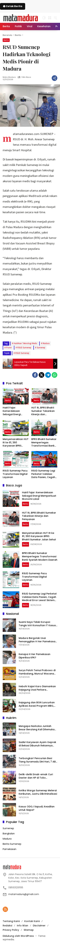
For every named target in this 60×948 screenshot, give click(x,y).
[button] (44, 18)
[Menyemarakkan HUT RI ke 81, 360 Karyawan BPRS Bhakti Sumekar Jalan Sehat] (16, 428)
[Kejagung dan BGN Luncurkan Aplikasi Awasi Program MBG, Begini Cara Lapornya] (9, 705)
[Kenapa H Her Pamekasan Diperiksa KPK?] (9, 657)
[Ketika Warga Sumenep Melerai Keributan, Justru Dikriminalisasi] (9, 793)
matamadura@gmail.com (23, 894)
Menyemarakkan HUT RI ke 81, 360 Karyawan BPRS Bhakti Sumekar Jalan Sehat (15, 443)
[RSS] (5, 909)
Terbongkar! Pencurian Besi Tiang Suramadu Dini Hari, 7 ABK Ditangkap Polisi (38, 760)
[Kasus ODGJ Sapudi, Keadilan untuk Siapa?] (9, 809)
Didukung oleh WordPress (18, 936)
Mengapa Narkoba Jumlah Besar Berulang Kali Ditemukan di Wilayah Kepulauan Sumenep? (37, 728)
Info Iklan (22, 925)
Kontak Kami (32, 921)
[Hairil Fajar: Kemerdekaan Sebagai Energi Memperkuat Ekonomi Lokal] (16, 396)
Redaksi (7, 925)
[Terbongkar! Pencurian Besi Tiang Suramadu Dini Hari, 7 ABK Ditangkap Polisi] (9, 761)
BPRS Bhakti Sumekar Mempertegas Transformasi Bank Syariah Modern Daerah (43, 443)
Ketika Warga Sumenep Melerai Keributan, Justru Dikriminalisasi (38, 792)
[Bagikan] (54, 78)
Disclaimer (39, 925)
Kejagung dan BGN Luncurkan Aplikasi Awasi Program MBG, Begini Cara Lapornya (37, 704)
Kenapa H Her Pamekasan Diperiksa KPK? (34, 656)
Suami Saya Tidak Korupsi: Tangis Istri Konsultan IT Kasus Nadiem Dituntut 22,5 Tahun (37, 623)
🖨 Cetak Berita (12, 6)
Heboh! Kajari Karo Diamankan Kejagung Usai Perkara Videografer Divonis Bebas (37, 688)
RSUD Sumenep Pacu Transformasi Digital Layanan (15, 474)
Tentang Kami (11, 921)
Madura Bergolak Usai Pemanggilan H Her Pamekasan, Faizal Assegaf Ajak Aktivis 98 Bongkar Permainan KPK (38, 640)
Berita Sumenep (12, 844)
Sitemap (29, 930)
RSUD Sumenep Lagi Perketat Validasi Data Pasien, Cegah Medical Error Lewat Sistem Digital (43, 474)
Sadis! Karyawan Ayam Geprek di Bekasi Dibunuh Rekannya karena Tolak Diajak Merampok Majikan (38, 744)
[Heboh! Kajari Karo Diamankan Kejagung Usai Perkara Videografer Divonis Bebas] (9, 689)
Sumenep (41, 347)
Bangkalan (9, 833)
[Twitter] (41, 375)
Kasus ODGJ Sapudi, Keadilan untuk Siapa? (36, 808)
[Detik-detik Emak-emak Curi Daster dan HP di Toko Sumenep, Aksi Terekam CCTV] (9, 777)
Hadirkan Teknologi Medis (25, 343)
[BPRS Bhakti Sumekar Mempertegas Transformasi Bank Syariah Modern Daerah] (44, 428)
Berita (6, 40)
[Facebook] (35, 375)
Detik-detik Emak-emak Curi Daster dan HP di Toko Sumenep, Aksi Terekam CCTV (37, 776)
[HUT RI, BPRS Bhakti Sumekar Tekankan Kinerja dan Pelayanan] (44, 396)
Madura (46, 343)
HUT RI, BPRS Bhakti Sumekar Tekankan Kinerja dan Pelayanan (43, 411)
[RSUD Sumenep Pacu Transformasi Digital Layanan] (16, 459)
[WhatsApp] (54, 375)
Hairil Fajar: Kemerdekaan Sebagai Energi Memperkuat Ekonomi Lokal (12, 411)
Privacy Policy (11, 930)
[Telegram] (48, 375)
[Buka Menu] (50, 18)
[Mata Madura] (21, 17)
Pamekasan (9, 849)
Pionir (9, 347)
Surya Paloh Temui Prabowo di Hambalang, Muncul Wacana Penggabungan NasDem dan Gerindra (37, 672)
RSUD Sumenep (24, 347)
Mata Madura (9, 77)
